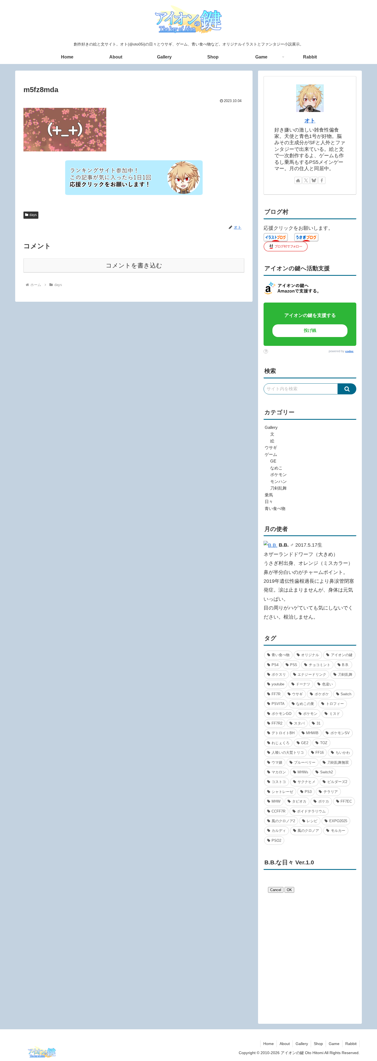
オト (309, 120)
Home (268, 1043)
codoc (349, 351)
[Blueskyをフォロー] (313, 180)
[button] (347, 388)
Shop (318, 1043)
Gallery (302, 1043)
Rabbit (351, 1043)
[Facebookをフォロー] (321, 180)
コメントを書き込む (134, 265)
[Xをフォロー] (306, 180)
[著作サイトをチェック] (298, 180)
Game (334, 1043)
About (285, 1043)
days (33, 215)
